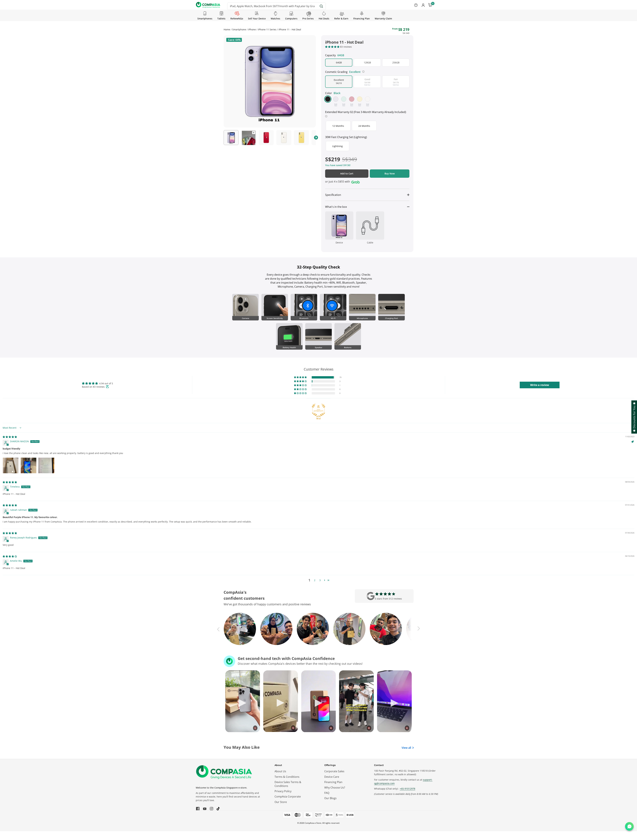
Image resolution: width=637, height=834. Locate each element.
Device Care (331, 777)
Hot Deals (324, 18)
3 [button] (320, 580)
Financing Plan (361, 18)
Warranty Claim (383, 18)
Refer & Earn (341, 18)
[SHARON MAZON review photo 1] (11, 465)
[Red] (351, 99)
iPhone (252, 29)
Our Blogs (330, 798)
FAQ (326, 793)
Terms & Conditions (287, 777)
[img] (10, 436)
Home (227, 29)
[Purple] (335, 99)
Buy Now (390, 173)
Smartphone (239, 29)
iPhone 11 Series (267, 29)
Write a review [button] (539, 385)
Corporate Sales (334, 771)
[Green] (343, 99)
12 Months (339, 127)
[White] (367, 99)
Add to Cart (346, 173)
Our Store (281, 802)
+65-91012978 (407, 788)
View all (406, 748)
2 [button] (314, 580)
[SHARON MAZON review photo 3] (46, 465)
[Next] (316, 138)
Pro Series (308, 18)
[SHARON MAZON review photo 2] (28, 465)
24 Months (365, 127)
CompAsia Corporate (288, 796)
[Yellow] (359, 99)
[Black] (327, 99)
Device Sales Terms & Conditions (288, 784)
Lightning (340, 147)
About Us (280, 771)
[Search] (321, 6)
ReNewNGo (236, 18)
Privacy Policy (283, 791)
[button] (332, 46)
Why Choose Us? (334, 787)
